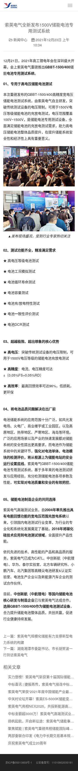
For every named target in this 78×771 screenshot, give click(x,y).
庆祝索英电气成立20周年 (27, 743)
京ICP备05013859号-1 (18, 762)
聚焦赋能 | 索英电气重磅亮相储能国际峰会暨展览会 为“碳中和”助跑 (41, 728)
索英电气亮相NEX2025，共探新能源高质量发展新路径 (41, 706)
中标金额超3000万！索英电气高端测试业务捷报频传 (41, 713)
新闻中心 (20, 39)
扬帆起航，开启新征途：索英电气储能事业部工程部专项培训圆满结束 (41, 721)
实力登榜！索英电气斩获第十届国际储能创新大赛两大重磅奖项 (41, 676)
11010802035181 (62, 762)
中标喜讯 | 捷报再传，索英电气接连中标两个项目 (41, 684)
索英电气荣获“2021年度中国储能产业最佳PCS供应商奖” (41, 691)
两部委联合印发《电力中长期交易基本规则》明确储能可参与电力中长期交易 (41, 735)
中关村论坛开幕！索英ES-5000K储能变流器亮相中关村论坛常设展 (41, 698)
